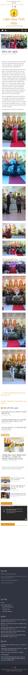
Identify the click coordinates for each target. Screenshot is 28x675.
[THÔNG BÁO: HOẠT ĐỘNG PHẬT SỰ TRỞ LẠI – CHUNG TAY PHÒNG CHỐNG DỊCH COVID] (14, 438)
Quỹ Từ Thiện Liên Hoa (6, 605)
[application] (14, 513)
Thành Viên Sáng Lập (7, 611)
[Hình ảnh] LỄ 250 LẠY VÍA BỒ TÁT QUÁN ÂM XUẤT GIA (14, 412)
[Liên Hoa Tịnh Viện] (2, 30)
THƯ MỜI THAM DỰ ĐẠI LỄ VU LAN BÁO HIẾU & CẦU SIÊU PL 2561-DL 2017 (14, 420)
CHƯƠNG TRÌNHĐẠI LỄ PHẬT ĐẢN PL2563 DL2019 (13, 402)
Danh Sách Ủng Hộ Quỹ (7, 607)
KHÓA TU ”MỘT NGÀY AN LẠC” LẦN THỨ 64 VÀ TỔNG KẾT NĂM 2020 (18, 487)
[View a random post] (25, 30)
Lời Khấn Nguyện (5, 654)
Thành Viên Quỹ (6, 609)
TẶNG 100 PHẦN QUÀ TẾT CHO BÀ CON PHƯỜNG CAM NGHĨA (18, 494)
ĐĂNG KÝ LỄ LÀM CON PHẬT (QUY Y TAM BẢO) (18, 478)
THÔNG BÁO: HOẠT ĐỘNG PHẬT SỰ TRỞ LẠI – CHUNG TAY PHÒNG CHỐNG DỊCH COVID (14, 457)
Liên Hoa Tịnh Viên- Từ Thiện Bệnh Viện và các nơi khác (14, 428)
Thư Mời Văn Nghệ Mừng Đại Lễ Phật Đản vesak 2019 (13, 394)
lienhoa (15, 54)
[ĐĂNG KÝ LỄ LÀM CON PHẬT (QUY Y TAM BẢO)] (5, 477)
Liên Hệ (2, 602)
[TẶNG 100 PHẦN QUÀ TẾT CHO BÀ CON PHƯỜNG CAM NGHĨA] (5, 493)
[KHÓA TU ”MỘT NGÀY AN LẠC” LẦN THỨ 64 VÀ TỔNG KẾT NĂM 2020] (5, 485)
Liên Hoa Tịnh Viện (14, 21)
